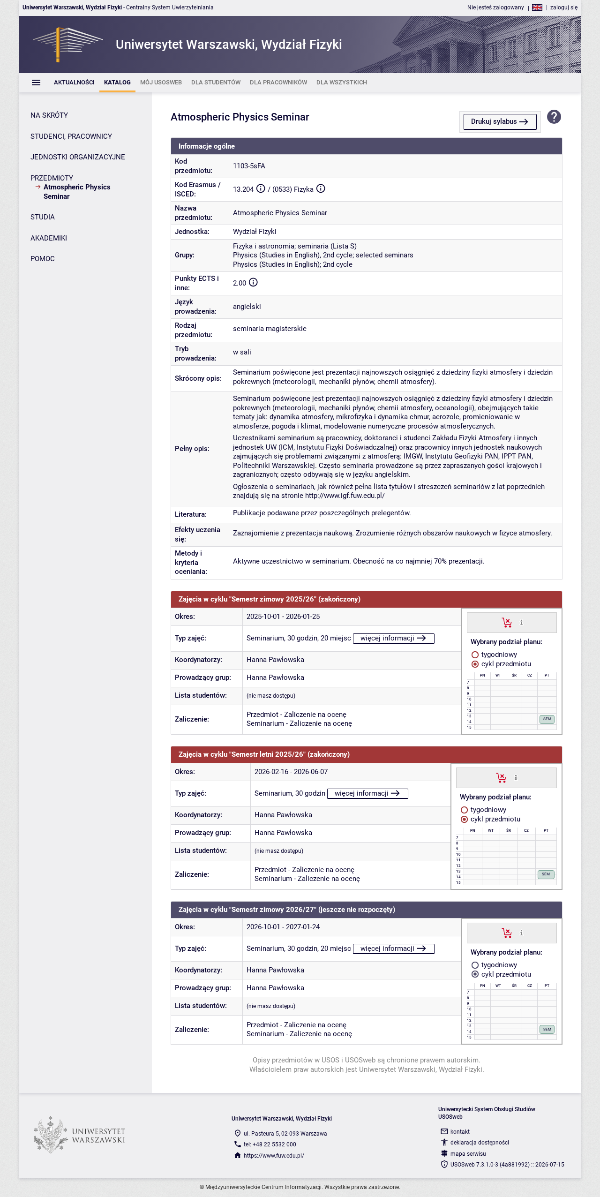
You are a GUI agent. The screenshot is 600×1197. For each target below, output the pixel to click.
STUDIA (42, 217)
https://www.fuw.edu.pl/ (274, 1155)
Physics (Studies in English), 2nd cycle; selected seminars (323, 255)
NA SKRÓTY (49, 115)
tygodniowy (498, 654)
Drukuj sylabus (494, 121)
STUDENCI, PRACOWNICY (71, 136)
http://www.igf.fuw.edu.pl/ (344, 495)
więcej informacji (387, 638)
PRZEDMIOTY (51, 178)
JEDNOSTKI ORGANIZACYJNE (77, 157)
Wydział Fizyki (255, 231)
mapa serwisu (468, 1154)
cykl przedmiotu (505, 664)
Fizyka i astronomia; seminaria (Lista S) (295, 246)
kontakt (460, 1132)
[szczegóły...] (521, 622)
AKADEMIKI (48, 238)
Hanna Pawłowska (275, 659)
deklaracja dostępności (479, 1142)
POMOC (42, 259)
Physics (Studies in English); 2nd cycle (292, 264)
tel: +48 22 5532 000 (270, 1144)
